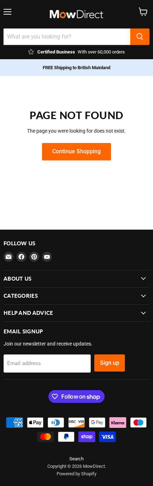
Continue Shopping (76, 151)
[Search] (139, 37)
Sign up (109, 362)
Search (76, 458)
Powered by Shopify (76, 473)
